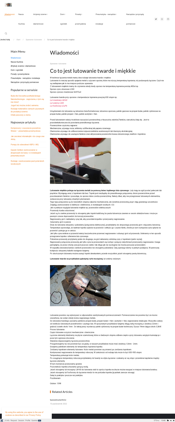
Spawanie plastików (58, 400)
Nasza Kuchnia (21, 19)
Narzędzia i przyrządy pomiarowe (135, 19)
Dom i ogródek (63, 19)
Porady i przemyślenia (80, 19)
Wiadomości (10, 14)
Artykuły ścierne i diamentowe (40, 19)
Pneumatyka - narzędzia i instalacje (106, 19)
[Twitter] (156, 19)
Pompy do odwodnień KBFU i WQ (25, 144)
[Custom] (168, 19)
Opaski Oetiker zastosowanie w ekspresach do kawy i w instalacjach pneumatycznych (26, 153)
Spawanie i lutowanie (58, 64)
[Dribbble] (162, 19)
